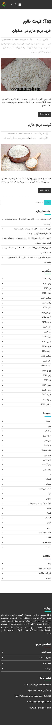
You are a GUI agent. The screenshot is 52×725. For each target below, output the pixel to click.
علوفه (49, 508)
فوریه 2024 (46, 346)
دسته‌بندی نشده (45, 488)
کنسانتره (48, 517)
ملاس (49, 537)
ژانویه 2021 (46, 399)
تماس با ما (47, 663)
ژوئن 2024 (47, 327)
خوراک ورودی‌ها (45, 568)
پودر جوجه (47, 455)
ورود (49, 563)
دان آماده (47, 484)
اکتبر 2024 (47, 307)
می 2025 (47, 288)
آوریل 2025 (46, 293)
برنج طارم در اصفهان (14, 44)
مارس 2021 (46, 390)
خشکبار (48, 479)
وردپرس (48, 578)
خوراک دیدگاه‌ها (45, 573)
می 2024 (47, 332)
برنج (49, 426)
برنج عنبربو (47, 435)
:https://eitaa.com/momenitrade (29, 696)
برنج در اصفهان (39, 44)
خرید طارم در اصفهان (36, 48)
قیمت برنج (25, 138)
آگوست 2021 (46, 365)
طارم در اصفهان (24, 48)
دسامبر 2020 (46, 404)
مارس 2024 (46, 341)
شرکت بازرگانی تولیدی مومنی (40, 503)
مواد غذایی (47, 542)
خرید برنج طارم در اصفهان (31, 31)
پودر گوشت (46, 464)
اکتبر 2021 (47, 361)
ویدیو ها (48, 546)
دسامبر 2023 (46, 356)
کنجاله (48, 513)
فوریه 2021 (46, 394)
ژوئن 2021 (47, 375)
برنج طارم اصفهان (27, 44)
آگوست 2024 (46, 317)
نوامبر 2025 (46, 278)
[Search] (47, 202)
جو (50, 474)
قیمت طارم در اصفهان (38, 52)
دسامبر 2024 (46, 298)
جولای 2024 (46, 322)
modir (8, 40)
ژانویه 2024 (46, 351)
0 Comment (21, 40)
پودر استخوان (46, 450)
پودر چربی (47, 459)
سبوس (48, 498)
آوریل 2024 (46, 336)
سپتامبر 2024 (46, 312)
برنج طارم (43, 138)
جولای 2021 (46, 370)
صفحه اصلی (46, 652)
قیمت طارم (14, 48)
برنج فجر (48, 440)
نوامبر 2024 (46, 303)
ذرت (49, 493)
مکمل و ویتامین (45, 532)
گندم (49, 527)
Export (48, 421)
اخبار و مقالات (45, 657)
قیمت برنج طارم (39, 125)
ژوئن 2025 (47, 283)
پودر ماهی (47, 469)
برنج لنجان (47, 445)
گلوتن (49, 522)
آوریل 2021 (46, 385)
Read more (44, 114)
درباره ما (48, 668)
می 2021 (47, 380)
